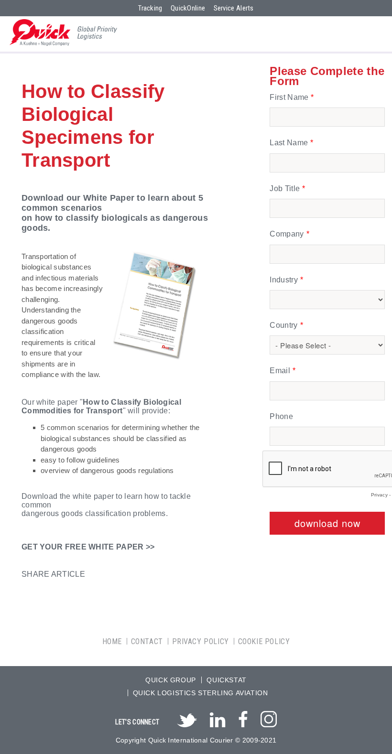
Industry (283, 280)
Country (283, 325)
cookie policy (264, 641)
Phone (281, 416)
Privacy (379, 494)
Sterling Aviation (233, 693)
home (112, 641)
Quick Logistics (164, 693)
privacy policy (200, 641)
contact (147, 641)
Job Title (285, 188)
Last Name (289, 143)
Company (287, 234)
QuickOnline (188, 8)
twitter (187, 720)
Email (280, 370)
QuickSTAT (226, 680)
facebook (243, 717)
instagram (269, 717)
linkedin (217, 717)
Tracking (150, 8)
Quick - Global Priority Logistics (63, 32)
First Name (289, 97)
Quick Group (170, 680)
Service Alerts (234, 8)
